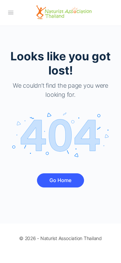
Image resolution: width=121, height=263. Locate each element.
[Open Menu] (11, 12)
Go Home (60, 180)
